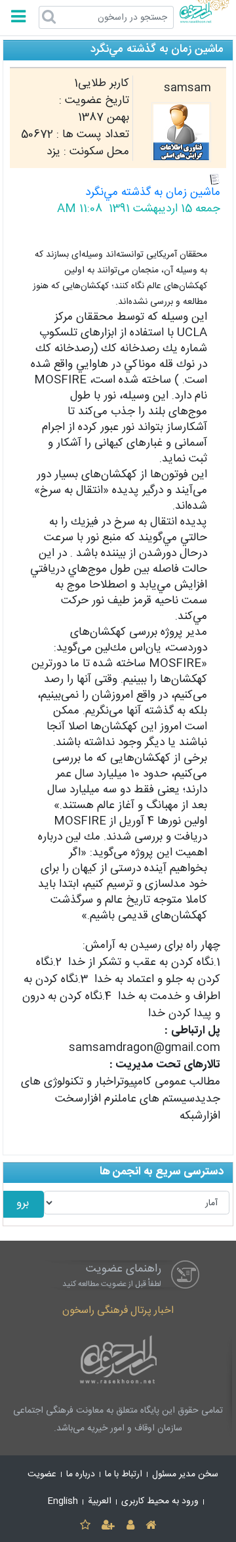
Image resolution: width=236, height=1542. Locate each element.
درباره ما (80, 1474)
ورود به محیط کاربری (160, 1501)
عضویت (42, 1474)
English (63, 1501)
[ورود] (130, 1526)
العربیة (99, 1501)
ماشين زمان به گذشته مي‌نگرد (152, 192)
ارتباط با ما (123, 1474)
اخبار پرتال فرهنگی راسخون (118, 1310)
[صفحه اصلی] (150, 1526)
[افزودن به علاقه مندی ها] (85, 1526)
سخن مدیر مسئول (185, 1474)
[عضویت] (108, 1526)
